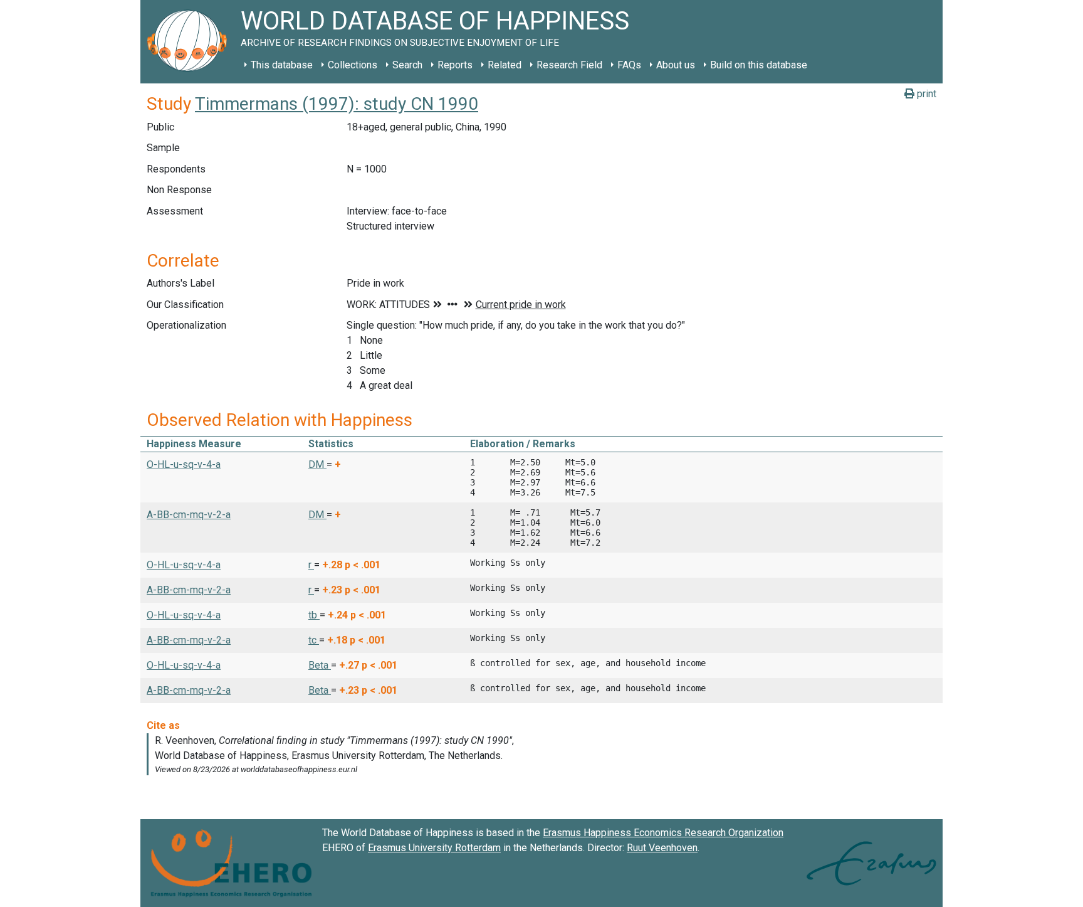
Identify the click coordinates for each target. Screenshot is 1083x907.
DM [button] (317, 464)
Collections (352, 65)
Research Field (569, 65)
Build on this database (758, 65)
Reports (455, 65)
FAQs (629, 65)
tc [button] (313, 640)
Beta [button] (319, 665)
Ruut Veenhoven (662, 848)
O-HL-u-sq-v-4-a (184, 464)
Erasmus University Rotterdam (434, 848)
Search (407, 65)
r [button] (311, 565)
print (925, 94)
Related (504, 65)
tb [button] (314, 615)
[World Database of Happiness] (190, 41)
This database (282, 65)
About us (675, 65)
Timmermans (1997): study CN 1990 (336, 103)
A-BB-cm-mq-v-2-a (189, 515)
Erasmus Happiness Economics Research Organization (663, 833)
